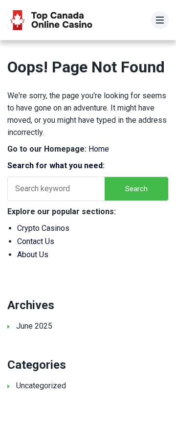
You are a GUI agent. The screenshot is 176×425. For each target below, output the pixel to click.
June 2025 (34, 326)
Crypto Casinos (43, 228)
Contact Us (35, 241)
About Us (32, 254)
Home (98, 149)
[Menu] (160, 20)
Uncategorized (41, 385)
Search (136, 188)
